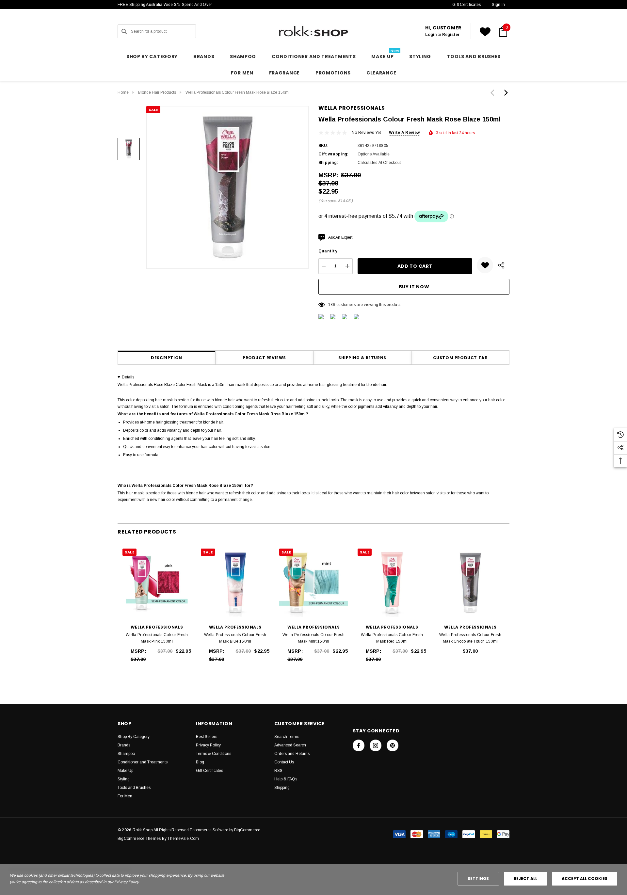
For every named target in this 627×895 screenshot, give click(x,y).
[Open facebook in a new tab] (358, 745)
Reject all (525, 878)
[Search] (124, 31)
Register (450, 34)
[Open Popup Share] (501, 265)
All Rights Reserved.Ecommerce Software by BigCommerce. (207, 830)
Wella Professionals (351, 108)
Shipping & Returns (362, 357)
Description (166, 357)
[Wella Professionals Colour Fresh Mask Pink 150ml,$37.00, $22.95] (156, 583)
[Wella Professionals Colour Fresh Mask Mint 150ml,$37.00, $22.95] (313, 583)
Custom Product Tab (460, 357)
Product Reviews (264, 357)
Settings (478, 878)
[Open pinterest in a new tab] (392, 745)
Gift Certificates (466, 4)
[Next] (504, 92)
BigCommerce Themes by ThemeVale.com (158, 838)
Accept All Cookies (584, 878)
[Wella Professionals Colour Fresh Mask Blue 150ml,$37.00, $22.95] (235, 583)
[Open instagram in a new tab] (375, 745)
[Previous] (494, 92)
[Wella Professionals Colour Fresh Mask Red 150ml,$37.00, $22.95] (392, 583)
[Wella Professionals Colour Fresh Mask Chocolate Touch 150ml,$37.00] (470, 583)
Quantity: (328, 251)
